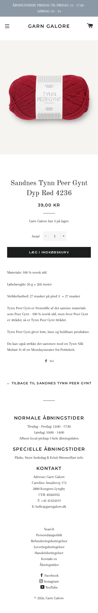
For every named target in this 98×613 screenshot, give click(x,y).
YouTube (51, 587)
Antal (35, 236)
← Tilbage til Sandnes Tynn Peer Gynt (49, 383)
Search (49, 529)
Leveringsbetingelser (49, 547)
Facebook (51, 575)
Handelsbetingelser (49, 553)
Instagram (51, 581)
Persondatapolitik (49, 535)
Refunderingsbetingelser (49, 541)
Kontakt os (49, 559)
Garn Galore (49, 26)
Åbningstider (49, 565)
